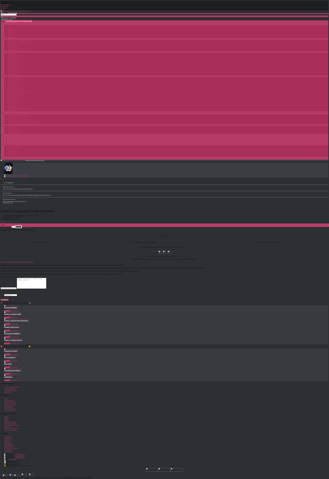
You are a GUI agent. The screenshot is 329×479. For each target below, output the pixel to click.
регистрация (12, 13)
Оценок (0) (14, 262)
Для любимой (9, 445)
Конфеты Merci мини (11, 327)
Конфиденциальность (16, 146)
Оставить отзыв (9, 405)
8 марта (7, 440)
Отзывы (10, 154)
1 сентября (8, 437)
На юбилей (8, 451)
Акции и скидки (10, 430)
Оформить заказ (7, 19)
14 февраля (8, 438)
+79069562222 (20, 454)
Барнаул (4, 8)
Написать (13, 459)
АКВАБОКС (8, 377)
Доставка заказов (14, 148)
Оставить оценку (7, 223)
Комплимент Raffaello (12, 334)
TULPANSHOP (11, 24)
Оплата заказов (13, 149)
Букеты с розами (10, 423)
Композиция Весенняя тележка (63, 159)
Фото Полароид (10, 357)
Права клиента (13, 151)
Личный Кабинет (10, 402)
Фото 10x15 (8, 364)
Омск (3, 9)
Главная (3, 159)
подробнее (14, 311)
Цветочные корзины (11, 425)
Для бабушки (9, 446)
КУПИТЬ (7, 311)
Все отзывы (8, 407)
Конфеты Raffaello (10, 307)
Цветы (8, 112)
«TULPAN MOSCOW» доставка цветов (18, 21)
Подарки (9, 125)
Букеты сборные (10, 422)
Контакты (11, 156)
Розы (7, 39)
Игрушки (7, 427)
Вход (2, 13)
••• (6, 144)
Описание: (5, 262)
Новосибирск (6, 5)
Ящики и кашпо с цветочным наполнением (34, 159)
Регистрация (9, 400)
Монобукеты (10, 76)
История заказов (10, 403)
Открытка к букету (10, 351)
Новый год (8, 441)
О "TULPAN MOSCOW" (12, 387)
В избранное (26, 227)
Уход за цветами (13, 152)
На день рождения (11, 448)
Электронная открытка (12, 370)
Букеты (8, 52)
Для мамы (7, 443)
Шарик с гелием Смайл (12, 314)
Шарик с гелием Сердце (13, 340)
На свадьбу (8, 450)
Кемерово (4, 6)
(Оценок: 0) (5, 222)
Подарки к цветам (10, 428)
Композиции (10, 113)
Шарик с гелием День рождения (16, 321)
